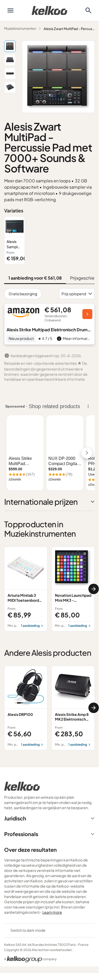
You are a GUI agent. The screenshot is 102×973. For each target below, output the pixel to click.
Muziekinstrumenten (20, 28)
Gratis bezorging (23, 293)
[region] (49, 240)
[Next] (93, 589)
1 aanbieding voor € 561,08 (35, 278)
